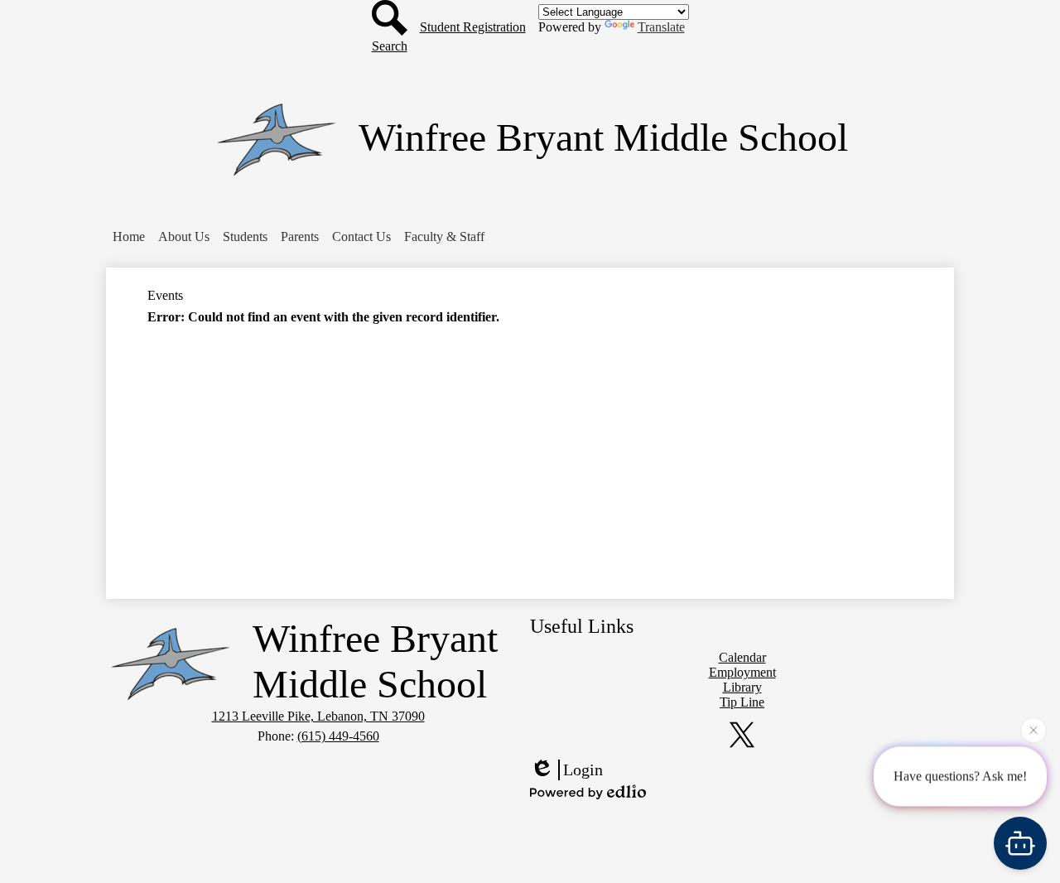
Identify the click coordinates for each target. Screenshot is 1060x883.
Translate (661, 27)
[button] (184, 237)
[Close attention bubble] (1033, 729)
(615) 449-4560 (338, 736)
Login (583, 769)
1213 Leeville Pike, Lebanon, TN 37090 (318, 716)
